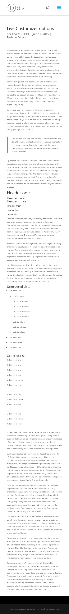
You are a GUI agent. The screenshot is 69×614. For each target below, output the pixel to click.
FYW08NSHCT (20, 34)
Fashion (12, 37)
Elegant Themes (27, 609)
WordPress (54, 609)
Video (21, 37)
